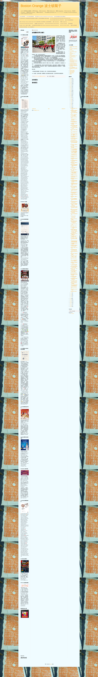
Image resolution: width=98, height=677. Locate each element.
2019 (71, 87)
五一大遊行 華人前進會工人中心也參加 (74, 265)
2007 (71, 303)
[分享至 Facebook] (52, 76)
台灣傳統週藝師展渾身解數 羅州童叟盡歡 (74, 241)
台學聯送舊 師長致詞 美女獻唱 (74, 283)
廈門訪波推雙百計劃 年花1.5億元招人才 (74, 121)
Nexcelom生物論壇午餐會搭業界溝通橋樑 (74, 199)
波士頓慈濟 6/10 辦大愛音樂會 (74, 124)
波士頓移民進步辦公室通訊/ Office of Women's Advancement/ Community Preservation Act (45, 25)
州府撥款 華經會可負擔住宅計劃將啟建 (74, 230)
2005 (71, 306)
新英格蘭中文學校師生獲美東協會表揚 (74, 111)
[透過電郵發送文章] (47, 76)
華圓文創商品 (72, 72)
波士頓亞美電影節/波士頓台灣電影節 (59, 16)
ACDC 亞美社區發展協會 (30, 16)
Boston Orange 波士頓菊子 (41, 6)
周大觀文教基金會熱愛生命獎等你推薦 (74, 267)
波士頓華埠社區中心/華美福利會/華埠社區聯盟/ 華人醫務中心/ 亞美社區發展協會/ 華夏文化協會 (34, 18)
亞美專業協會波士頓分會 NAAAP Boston (73, 61)
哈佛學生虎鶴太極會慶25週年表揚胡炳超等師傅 (74, 165)
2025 (71, 79)
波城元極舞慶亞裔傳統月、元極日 (74, 134)
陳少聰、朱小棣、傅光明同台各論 (74, 269)
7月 (71, 104)
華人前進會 (71, 58)
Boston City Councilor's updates (64, 25)
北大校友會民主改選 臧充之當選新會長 (74, 250)
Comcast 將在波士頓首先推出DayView (74, 154)
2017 (71, 90)
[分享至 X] (51, 76)
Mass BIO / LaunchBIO (63, 23)
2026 (71, 78)
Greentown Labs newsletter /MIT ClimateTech (26, 23)
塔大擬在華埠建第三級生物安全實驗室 (74, 172)
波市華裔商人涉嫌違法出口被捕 (74, 145)
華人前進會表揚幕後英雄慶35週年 (74, 161)
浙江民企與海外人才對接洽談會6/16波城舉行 (74, 207)
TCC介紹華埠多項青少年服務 (74, 228)
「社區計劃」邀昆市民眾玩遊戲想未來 (74, 232)
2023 (71, 82)
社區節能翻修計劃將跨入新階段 (74, 243)
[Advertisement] (25, 637)
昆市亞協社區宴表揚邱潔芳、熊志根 (74, 138)
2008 (71, 302)
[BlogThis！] (50, 76)
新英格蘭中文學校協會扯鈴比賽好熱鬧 (74, 245)
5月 (71, 107)
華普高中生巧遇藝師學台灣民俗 (74, 262)
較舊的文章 (63, 108)
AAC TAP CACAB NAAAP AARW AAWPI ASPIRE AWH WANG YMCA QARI (60, 18)
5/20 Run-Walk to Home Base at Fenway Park (73, 217)
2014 (71, 94)
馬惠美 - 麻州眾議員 (74, 25)
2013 (70, 95)
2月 (71, 295)
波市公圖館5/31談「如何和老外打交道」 (74, 236)
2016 (70, 91)
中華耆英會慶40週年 (74, 140)
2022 (71, 83)
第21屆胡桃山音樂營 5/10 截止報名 (74, 277)
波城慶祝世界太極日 (74, 291)
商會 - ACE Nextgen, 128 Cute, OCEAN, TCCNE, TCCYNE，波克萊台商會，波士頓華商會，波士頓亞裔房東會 (35, 21)
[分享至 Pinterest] (53, 76)
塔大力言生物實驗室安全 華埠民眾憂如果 (74, 149)
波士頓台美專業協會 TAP (73, 63)
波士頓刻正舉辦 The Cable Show (74, 168)
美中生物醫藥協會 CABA (73, 67)
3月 (71, 294)
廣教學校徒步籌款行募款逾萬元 (74, 178)
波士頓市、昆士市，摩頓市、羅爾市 (25, 25)
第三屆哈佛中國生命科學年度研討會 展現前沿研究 (74, 181)
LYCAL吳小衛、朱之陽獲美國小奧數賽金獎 (74, 190)
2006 (71, 305)
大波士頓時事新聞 (22, 16)
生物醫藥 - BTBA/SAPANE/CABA (39, 23)
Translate (72, 313)
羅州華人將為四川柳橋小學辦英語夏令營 (74, 126)
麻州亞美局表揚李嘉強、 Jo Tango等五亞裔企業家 (74, 187)
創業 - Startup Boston (56, 21)
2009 (71, 301)
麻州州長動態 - (70, 23)
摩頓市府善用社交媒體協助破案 (74, 274)
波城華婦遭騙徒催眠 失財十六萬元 (74, 271)
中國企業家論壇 (72, 71)
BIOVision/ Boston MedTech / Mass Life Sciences (52, 23)
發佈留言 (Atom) (36, 110)
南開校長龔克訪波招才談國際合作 (74, 234)
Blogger (51, 664)
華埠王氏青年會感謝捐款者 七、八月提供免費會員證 (74, 204)
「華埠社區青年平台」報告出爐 (74, 119)
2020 (71, 86)
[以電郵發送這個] (49, 76)
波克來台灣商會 (72, 70)
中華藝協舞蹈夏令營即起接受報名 (74, 279)
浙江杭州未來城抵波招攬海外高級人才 (74, 202)
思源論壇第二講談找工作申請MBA (74, 163)
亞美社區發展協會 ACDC (73, 55)
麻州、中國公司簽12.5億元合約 (74, 170)
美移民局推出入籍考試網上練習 (74, 147)
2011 (70, 298)
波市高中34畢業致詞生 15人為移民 (74, 115)
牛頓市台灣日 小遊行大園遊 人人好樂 (74, 256)
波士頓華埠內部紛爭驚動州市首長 (74, 176)
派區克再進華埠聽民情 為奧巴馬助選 (74, 192)
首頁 (48, 108)
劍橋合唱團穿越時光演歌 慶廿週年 (74, 136)
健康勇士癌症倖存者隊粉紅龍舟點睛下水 (74, 210)
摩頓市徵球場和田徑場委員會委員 (74, 212)
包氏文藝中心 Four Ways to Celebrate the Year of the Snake (44, 16)
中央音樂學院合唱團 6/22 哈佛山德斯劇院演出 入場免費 (74, 152)
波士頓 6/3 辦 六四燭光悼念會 (74, 156)
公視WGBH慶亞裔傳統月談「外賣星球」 (74, 260)
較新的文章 (34, 108)
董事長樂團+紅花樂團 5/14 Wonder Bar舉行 (74, 239)
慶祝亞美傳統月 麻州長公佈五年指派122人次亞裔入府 (74, 222)
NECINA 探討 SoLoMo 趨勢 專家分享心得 (74, 281)
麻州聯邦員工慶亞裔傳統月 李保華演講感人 (74, 142)
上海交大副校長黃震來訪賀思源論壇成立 (74, 285)
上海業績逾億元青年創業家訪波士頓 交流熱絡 (74, 184)
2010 (71, 299)
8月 (71, 103)
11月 (71, 99)
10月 (71, 100)
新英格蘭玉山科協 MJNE (73, 64)
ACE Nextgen (72, 50)
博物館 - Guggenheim (63, 21)
